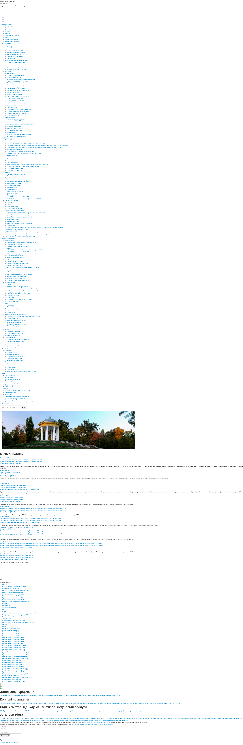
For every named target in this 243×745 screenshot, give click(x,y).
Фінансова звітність (13, 159)
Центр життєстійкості (13, 295)
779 (13, 527)
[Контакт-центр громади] (3, 21)
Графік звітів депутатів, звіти (15, 100)
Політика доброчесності (12, 161)
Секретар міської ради (14, 77)
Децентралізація (7, 619)
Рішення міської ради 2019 (10, 632)
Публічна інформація (8, 138)
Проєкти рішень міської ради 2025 (13, 592)
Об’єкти (9, 202)
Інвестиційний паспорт (12, 35)
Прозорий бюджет (10, 140)
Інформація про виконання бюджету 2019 (15, 668)
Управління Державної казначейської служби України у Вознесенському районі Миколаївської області (76, 718)
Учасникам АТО (9, 297)
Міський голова (9, 45)
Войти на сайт (5, 736)
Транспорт (5, 388)
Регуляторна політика (14, 364)
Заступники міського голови (13, 66)
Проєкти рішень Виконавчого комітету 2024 (15, 601)
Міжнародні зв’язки (13, 354)
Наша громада (6, 24)
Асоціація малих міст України (171, 703)
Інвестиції (8, 350)
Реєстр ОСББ (11, 307)
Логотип (7, 33)
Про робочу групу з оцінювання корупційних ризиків (23, 166)
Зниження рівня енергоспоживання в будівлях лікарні (19, 613)
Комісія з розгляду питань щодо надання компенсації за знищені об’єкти (27, 235)
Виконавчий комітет (11, 102)
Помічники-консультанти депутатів (17, 81)
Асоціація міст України (127, 703)
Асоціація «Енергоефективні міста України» (148, 703)
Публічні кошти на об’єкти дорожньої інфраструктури (23, 316)
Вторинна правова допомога (11, 628)
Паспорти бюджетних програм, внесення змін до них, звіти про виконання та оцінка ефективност (37, 145)
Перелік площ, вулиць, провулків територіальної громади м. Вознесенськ (22, 696)
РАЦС (4, 611)
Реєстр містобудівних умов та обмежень (19, 223)
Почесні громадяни (11, 30)
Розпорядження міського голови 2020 (14, 649)
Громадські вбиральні (14, 318)
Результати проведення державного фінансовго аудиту (24, 153)
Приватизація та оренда (14, 208)
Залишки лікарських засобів (15, 257)
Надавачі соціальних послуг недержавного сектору (23, 290)
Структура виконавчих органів (16, 136)
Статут (7, 28)
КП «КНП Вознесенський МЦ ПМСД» (18, 197)
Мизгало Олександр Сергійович (17, 70)
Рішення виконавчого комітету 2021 (13, 666)
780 (16, 527)
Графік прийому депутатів (15, 98)
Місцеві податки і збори (14, 149)
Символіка (8, 32)
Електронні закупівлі (11, 366)
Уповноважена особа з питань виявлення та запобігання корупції (27, 164)
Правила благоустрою (14, 326)
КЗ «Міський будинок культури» (16, 276)
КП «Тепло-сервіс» (96, 711)
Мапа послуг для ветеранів (13, 345)
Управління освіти (12, 123)
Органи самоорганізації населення (15, 309)
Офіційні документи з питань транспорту (17, 390)
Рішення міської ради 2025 (10, 596)
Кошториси (10, 157)
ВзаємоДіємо (6, 404)
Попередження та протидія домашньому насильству (23, 292)
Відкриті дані (9, 178)
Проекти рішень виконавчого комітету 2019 (15, 655)
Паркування (8, 394)
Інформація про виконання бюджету (13, 620)
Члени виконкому (12, 107)
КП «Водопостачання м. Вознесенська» (12, 711)
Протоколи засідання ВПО (15, 333)
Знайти (24, 407)
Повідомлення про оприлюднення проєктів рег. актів (18, 622)
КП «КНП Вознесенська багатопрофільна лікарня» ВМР (24, 250)
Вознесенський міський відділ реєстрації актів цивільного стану (157, 718)
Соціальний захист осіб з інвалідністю (18, 293)
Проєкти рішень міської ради (16, 85)
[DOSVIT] (1, 684)
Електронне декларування (15, 168)
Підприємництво (10, 362)
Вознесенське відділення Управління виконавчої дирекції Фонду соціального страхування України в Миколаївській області (91, 720)
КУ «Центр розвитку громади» (132, 711)
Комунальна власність (12, 200)
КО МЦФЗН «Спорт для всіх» (16, 278)
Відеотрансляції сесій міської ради (18, 96)
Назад (2, 527)
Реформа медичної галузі (15, 256)
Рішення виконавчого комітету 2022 (13, 679)
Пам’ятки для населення (14, 244)
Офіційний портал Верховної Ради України (13, 703)
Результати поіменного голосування (18, 90)
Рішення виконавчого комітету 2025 (13, 594)
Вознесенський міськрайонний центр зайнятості (123, 718)
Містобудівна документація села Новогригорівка (22, 216)
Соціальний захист (10, 282)
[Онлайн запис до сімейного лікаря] (3, 17)
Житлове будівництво (9, 607)
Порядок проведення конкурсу (16, 174)
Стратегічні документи (12, 39)
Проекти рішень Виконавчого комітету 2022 (15, 677)
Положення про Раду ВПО (15, 331)
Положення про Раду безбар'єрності (18, 339)
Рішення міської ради (13, 87)
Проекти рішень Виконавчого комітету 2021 (15, 658)
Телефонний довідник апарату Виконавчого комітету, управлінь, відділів (100, 696)
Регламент (10, 73)
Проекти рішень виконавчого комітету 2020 (15, 656)
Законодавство (11, 368)
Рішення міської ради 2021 (10, 636)
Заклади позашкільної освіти (16, 265)
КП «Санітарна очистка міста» (81, 711)
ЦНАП (4, 373)
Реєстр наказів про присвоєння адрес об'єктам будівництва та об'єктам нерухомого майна (35, 227)
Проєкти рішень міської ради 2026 (13, 598)
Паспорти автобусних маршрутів (15, 398)
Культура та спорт (10, 269)
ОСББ (6, 303)
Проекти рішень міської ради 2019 (13, 639)
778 (10, 527)
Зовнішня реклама (13, 221)
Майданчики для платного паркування (17, 396)
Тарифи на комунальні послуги (16, 320)
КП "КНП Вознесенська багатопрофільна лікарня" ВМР (24, 199)
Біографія (10, 47)
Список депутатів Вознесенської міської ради (21, 79)
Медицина (8, 248)
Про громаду (9, 26)
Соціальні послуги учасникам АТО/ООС (19, 299)
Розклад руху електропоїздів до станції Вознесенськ (62, 696)
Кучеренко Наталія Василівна (16, 62)
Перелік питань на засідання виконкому (19, 109)
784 (26, 527)
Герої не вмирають (13, 301)
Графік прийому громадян (15, 51)
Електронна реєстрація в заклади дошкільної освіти (23, 267)
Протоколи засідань (13, 115)
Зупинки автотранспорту (14, 322)
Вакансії (7, 172)
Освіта (7, 259)
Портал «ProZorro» (13, 369)
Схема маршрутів (10, 392)
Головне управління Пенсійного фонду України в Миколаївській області (22, 718)
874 (33, 527)
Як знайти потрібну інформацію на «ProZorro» (21, 371)
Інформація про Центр (12, 375)
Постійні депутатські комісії (15, 83)
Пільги (9, 284)
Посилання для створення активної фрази (84, 724)
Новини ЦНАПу (9, 377)
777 (8, 527)
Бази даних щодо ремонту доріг (17, 324)
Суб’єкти (9, 204)
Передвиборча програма (15, 56)
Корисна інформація (8, 238)
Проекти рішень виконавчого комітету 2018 (15, 653)
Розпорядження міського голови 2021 (14, 651)
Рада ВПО (8, 330)
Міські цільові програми (14, 94)
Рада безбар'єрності (11, 337)
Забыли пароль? (5, 742)
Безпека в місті (9, 240)
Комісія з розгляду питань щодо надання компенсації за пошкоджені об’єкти (28, 233)
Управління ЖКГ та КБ (14, 121)
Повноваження (11, 49)
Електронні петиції (8, 617)
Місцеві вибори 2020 (11, 231)
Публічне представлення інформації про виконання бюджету (26, 144)
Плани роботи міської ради (15, 75)
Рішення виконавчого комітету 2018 (13, 660)
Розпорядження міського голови (17, 54)
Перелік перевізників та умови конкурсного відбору (20, 402)
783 (24, 527)
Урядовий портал (67, 703)
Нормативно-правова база (13, 379)
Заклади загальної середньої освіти (18, 263)
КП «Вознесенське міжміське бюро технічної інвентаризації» (43, 711)
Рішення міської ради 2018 (10, 630)
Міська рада (8, 71)
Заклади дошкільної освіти (15, 261)
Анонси (4, 624)
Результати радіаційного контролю (17, 246)
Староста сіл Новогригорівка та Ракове (17, 60)
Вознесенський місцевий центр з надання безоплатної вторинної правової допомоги (26, 720)
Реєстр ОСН (11, 312)
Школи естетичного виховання (16, 273)
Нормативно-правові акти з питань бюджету (20, 151)
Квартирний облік (12, 206)
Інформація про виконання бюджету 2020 (15, 670)
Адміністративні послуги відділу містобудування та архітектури (26, 212)
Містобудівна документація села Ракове (19, 218)
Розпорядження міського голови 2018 (14, 645)
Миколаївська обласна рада (82, 703)
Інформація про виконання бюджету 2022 (15, 615)
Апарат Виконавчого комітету (16, 119)
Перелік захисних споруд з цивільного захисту (21, 242)
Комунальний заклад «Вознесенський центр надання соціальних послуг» (30, 288)
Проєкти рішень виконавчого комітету (18, 111)
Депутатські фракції (13, 92)
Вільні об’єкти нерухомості (15, 360)
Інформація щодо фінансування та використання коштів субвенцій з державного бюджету (35, 147)
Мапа (6, 37)
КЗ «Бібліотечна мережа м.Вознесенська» (20, 275)
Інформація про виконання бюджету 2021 (15, 674)
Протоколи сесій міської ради (16, 88)
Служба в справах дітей (14, 130)
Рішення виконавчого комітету (16, 113)
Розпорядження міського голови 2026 (14, 586)
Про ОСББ (10, 305)
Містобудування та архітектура (14, 210)
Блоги (4, 626)
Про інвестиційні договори (15, 356)
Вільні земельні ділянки (14, 358)
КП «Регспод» (67, 711)
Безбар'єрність (11, 225)
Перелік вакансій (12, 176)
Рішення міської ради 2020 (10, 634)
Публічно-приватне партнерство (17, 328)
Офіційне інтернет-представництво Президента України (44, 703)
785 (29, 527)
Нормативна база (12, 163)
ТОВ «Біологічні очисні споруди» (113, 711)
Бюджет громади (12, 142)
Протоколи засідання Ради (15, 341)
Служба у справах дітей (14, 195)
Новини (4, 584)
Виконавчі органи (10, 117)
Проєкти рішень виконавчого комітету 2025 (15, 590)
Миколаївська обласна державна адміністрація (105, 703)
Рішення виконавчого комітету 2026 (13, 600)
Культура (5, 603)
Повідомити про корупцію (15, 170)
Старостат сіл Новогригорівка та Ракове (19, 134)
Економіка (5, 349)
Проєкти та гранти (12, 352)
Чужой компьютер (5, 740)
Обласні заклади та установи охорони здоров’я (21, 254)
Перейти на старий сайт (105, 724)
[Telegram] (3, 19)
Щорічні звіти (11, 58)
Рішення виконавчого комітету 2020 (13, 664)
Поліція (4, 609)
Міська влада (6, 43)
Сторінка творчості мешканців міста (18, 280)
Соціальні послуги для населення (17, 286)
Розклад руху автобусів (12, 400)
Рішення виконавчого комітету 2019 (13, 662)
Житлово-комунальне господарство (16, 314)
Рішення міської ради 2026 (10, 588)
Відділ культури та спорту (15, 128)
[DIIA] (1, 579)
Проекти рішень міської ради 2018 (13, 638)
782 (21, 527)
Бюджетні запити (12, 155)
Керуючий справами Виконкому (17, 106)
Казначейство (6, 605)
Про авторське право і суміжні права (95, 722)
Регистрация (15, 742)
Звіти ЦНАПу (9, 386)
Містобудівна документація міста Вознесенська (21, 214)
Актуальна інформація (12, 383)
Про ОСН (10, 311)
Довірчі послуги (9, 385)
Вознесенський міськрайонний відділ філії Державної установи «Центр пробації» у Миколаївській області (210, 718)
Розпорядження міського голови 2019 (14, 647)
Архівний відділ (12, 132)
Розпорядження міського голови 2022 (14, 681)
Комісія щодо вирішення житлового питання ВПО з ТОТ (22, 237)
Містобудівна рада (13, 219)
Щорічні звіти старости (14, 64)
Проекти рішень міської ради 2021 (13, 643)
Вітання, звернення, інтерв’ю (16, 52)
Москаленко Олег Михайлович (16, 68)
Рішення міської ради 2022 (10, 675)
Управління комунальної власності (18, 182)
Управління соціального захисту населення (20, 125)
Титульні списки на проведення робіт (16, 229)
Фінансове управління (14, 126)
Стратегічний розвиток (12, 41)
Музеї (9, 271)
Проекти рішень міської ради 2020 (13, 641)
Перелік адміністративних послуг (15, 381)
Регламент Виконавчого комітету (17, 104)
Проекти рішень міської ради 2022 (13, 672)
